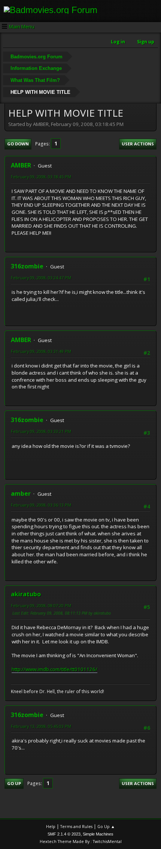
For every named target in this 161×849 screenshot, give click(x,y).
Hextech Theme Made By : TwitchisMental (81, 841)
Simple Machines (98, 834)
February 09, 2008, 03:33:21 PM (41, 431)
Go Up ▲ (106, 826)
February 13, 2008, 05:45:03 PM (41, 726)
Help (50, 826)
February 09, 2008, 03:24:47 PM (41, 277)
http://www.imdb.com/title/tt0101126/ (54, 669)
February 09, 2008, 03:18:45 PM (41, 176)
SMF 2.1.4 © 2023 (64, 834)
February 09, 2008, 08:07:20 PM (41, 605)
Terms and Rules (76, 826)
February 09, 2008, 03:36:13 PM (41, 505)
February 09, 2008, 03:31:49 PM (41, 351)
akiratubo (26, 594)
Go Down (18, 144)
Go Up (14, 783)
